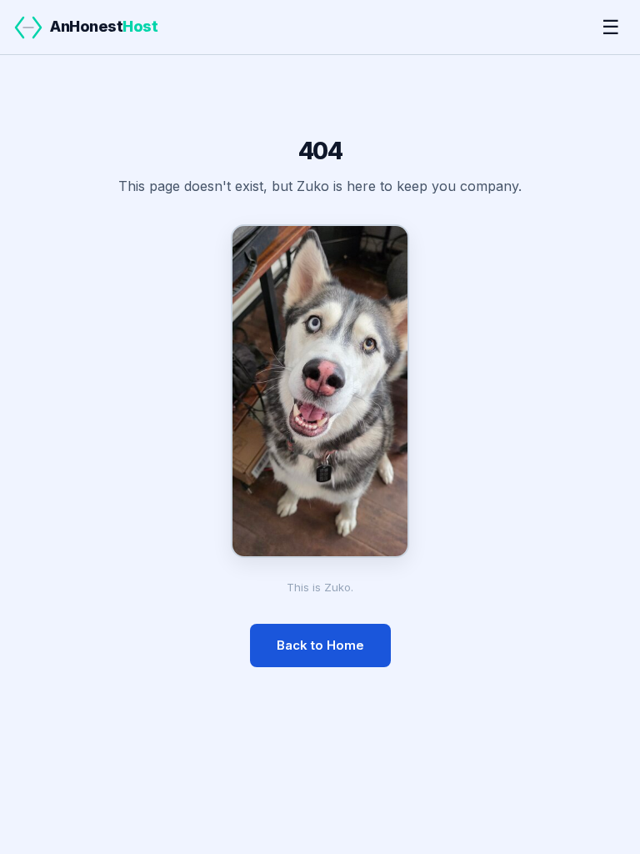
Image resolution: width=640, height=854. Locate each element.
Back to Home (320, 645)
